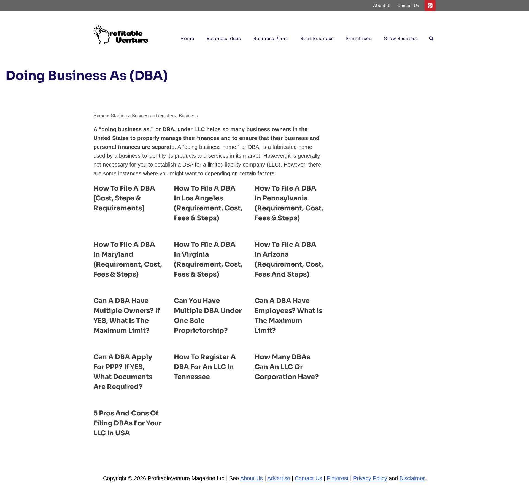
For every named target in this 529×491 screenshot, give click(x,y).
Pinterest (338, 478)
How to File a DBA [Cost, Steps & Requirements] (124, 198)
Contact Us (408, 5)
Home (187, 38)
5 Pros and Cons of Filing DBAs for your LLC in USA (127, 423)
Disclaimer (412, 478)
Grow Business (401, 38)
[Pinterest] (430, 5)
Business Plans (270, 38)
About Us (382, 5)
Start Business (317, 38)
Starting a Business (131, 115)
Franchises (358, 38)
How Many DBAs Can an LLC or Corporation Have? (287, 367)
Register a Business (177, 115)
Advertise (278, 478)
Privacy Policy (370, 478)
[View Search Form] (431, 38)
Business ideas (224, 38)
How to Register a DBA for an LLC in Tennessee (205, 367)
